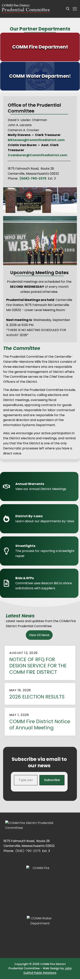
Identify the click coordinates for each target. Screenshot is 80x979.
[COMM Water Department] (40, 76)
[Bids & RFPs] (40, 583)
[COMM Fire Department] (40, 47)
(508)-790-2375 (28, 851)
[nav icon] (75, 9)
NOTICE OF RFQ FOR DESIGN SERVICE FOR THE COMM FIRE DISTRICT (38, 665)
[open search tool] (68, 8)
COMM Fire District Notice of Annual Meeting (39, 724)
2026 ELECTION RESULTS (36, 697)
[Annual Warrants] (40, 486)
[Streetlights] (40, 551)
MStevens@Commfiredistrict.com (36, 140)
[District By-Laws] (40, 519)
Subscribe (52, 780)
